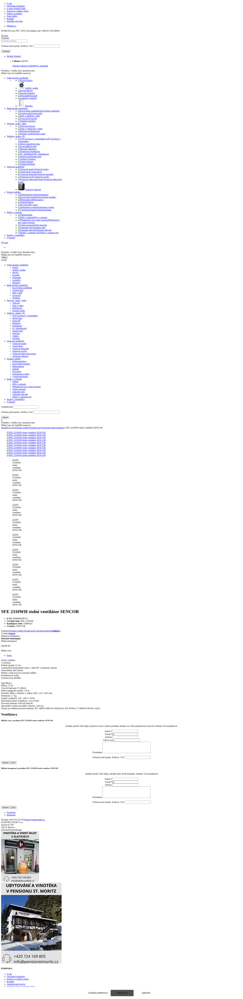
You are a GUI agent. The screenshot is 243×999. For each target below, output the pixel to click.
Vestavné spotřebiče (15, 167)
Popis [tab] (9, 655)
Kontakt (10, 18)
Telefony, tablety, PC (16, 136)
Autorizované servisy (16, 984)
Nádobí (15, 369)
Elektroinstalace (19, 361)
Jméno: (108, 731)
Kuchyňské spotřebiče (22, 288)
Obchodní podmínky (16, 6)
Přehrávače (17, 308)
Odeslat (5, 763)
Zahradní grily (18, 392)
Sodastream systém (20, 374)
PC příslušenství (19, 328)
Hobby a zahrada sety (22, 397)
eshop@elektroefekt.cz (35, 820)
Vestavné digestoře (20, 348)
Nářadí (15, 381)
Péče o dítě (17, 293)
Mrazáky (16, 283)
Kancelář (16, 321)
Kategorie (11, 428)
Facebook (11, 812)
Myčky (15, 272)
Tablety (15, 336)
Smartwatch (17, 331)
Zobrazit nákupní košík (22, 66)
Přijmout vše (122, 993)
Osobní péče (17, 290)
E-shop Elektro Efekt (16, 8)
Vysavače (16, 295)
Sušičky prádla (18, 270)
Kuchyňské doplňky (21, 364)
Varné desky (17, 346)
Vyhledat (5, 38)
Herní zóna (17, 318)
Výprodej (11, 238)
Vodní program (19, 389)
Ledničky (16, 280)
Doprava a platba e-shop (17, 11)
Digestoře (16, 277)
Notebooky (17, 326)
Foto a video (17, 305)
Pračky (15, 267)
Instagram (11, 815)
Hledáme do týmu (15, 21)
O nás (9, 3)
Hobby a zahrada (14, 212)
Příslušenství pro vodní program (26, 387)
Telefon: (108, 737)
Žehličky (16, 298)
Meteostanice (18, 366)
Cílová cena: (108, 740)
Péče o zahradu (19, 384)
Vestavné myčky (19, 351)
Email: (108, 734)
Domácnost (35, 428)
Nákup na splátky (14, 13)
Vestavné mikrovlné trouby (24, 354)
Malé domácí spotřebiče (17, 108)
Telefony (16, 333)
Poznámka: (97, 752)
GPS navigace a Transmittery (25, 315)
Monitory (16, 323)
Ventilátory (60, 428)
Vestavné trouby (19, 343)
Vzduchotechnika (20, 376)
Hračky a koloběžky (16, 235)
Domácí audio (18, 310)
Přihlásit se (11, 26)
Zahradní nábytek (20, 394)
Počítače (16, 338)
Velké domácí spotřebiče (17, 78)
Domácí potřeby (14, 192)
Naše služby (12, 16)
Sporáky (16, 275)
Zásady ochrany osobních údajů (21, 986)
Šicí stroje (16, 371)
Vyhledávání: (7, 407)
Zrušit (13, 763)
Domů (4, 428)
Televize (16, 303)
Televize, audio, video (16, 123)
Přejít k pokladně (40, 66)
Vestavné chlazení (20, 356)
